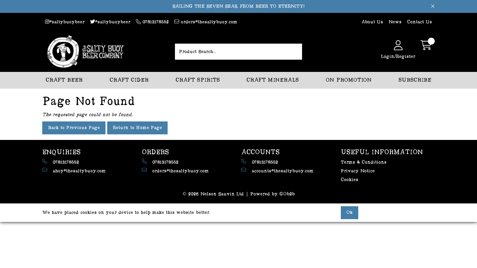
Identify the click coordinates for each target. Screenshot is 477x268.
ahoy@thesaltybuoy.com (79, 171)
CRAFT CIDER (129, 80)
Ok (349, 212)
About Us (372, 22)
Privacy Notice (358, 171)
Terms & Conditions (364, 162)
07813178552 (155, 22)
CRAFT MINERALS (273, 80)
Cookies (349, 179)
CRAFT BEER (64, 80)
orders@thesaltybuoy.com (208, 22)
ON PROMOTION (349, 80)
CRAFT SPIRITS (198, 80)
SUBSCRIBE (414, 80)
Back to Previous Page (74, 127)
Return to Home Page (137, 127)
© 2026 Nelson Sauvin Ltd (213, 194)
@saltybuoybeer (67, 22)
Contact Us (419, 22)
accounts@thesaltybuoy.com (283, 171)
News (395, 22)
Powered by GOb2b (272, 194)
